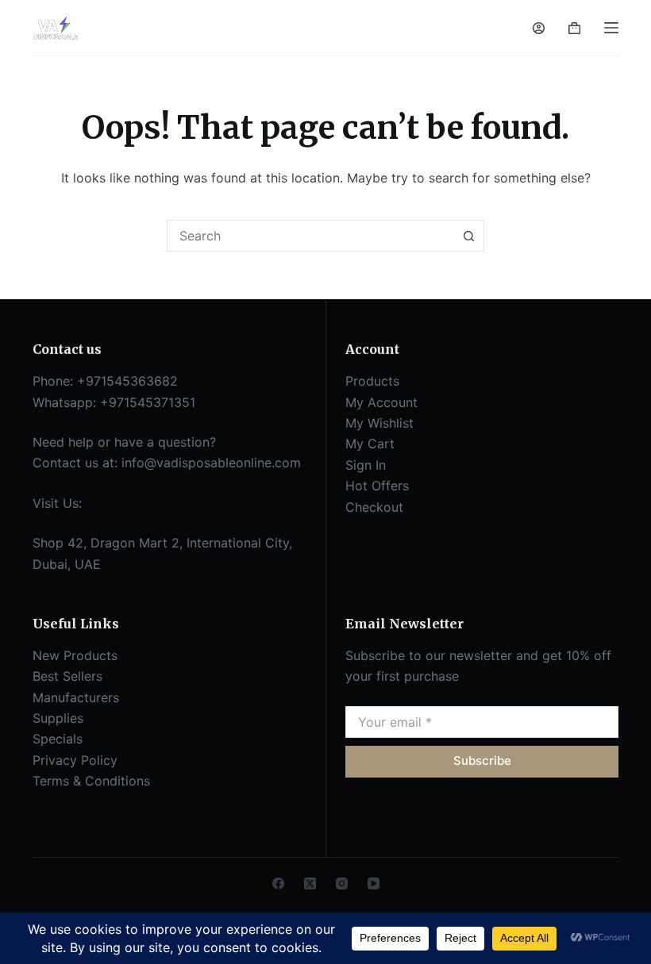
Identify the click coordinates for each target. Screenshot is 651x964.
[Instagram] (342, 883)
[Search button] (468, 236)
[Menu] (611, 28)
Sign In (365, 465)
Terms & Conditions (91, 781)
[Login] (539, 28)
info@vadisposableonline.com (211, 462)
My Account (381, 402)
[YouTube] (373, 883)
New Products (75, 655)
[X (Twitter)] (310, 883)
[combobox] (310, 236)
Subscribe (482, 760)
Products (372, 381)
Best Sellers (67, 676)
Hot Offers (377, 486)
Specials (58, 739)
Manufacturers (76, 697)
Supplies (58, 718)
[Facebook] (278, 883)
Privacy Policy (75, 760)
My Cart (370, 443)
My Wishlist (379, 423)
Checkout (374, 507)
